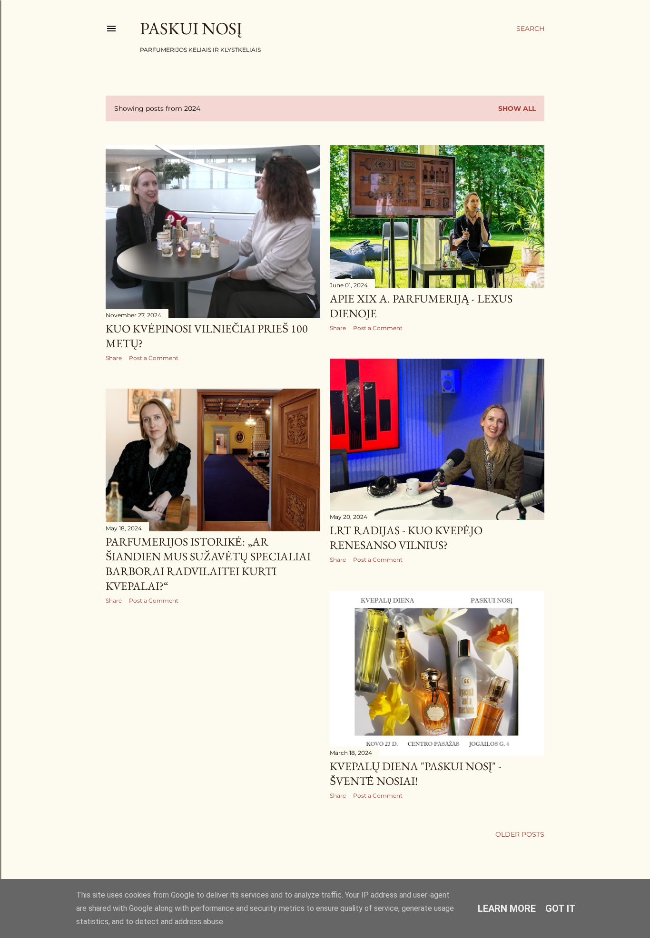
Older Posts (519, 834)
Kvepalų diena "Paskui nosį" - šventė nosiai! (416, 773)
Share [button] (114, 358)
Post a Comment (153, 358)
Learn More (507, 908)
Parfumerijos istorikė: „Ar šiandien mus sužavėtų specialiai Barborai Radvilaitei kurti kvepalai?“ (208, 563)
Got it (560, 908)
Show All (517, 108)
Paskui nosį (191, 28)
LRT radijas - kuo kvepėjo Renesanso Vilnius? (406, 537)
